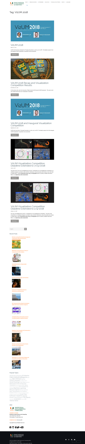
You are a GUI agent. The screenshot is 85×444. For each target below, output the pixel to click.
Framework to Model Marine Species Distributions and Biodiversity (19, 290)
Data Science (13, 383)
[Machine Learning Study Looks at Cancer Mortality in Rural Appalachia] (16, 351)
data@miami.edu (13, 419)
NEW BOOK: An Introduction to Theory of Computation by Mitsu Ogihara (20, 251)
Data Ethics (28, 382)
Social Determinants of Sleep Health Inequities (19, 265)
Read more (15, 55)
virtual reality (11, 399)
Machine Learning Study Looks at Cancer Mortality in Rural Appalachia (20, 344)
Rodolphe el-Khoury (13, 392)
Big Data (23, 379)
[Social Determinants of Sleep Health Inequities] (16, 271)
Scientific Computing (17, 394)
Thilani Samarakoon (18, 397)
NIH (20, 391)
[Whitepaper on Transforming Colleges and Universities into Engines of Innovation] (16, 364)
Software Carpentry (16, 396)
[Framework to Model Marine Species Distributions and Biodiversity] (16, 296)
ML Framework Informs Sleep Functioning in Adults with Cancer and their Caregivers (20, 304)
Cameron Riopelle (15, 380)
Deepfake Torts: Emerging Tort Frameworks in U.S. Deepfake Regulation (21, 331)
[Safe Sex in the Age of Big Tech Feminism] (16, 283)
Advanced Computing (16, 375)
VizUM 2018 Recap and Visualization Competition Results (30, 84)
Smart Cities (23, 394)
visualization (17, 399)
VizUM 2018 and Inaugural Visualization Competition (31, 124)
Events (63, 2)
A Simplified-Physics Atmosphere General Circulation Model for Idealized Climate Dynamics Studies (20, 317)
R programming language (22, 392)
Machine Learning (20, 388)
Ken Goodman (22, 386)
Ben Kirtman (16, 379)
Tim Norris (26, 397)
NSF (21, 391)
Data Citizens (23, 382)
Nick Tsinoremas (14, 391)
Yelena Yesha (14, 400)
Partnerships (40, 2)
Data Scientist (20, 383)
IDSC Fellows (25, 385)
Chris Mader (22, 380)
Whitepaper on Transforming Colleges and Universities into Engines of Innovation (20, 358)
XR (25, 399)
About (26, 2)
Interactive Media (12, 386)
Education (47, 2)
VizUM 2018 (17, 45)
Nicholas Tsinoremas (24, 389)
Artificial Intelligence (20, 377)
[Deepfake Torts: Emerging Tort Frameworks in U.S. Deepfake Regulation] (16, 337)
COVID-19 (25, 380)
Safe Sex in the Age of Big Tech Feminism (20, 277)
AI (23, 376)
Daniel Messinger (15, 382)
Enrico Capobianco (19, 385)
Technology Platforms (55, 2)
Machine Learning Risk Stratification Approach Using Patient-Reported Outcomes (21, 238)
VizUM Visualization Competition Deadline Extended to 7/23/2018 (28, 164)
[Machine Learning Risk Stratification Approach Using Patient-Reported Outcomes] (16, 244)
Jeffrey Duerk (17, 386)
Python (24, 391)
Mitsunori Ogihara (14, 389)
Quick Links (68, 2)
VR (24, 399)
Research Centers (33, 2)
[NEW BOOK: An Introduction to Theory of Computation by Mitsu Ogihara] (16, 257)
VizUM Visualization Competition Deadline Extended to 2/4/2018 (28, 207)
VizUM (22, 399)
